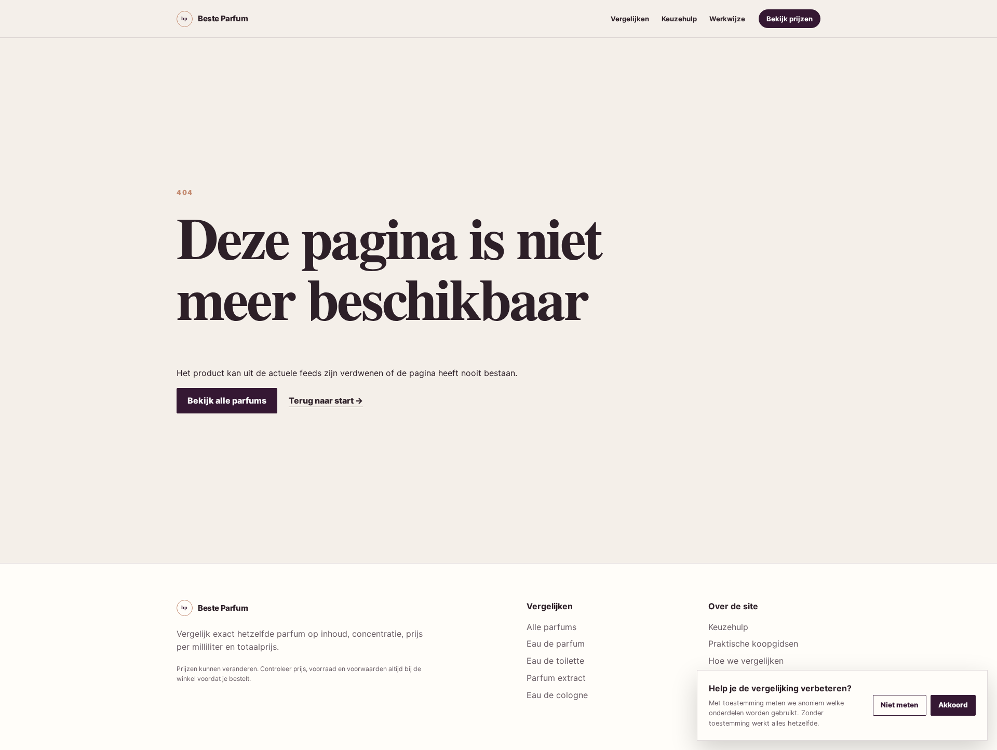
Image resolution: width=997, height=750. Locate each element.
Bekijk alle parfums (226, 400)
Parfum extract (556, 678)
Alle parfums (551, 627)
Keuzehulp (679, 19)
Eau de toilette (555, 660)
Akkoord (953, 705)
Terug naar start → (326, 400)
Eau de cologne (557, 695)
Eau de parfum (556, 643)
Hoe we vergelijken (746, 660)
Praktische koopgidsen (753, 643)
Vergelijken (630, 19)
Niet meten (900, 705)
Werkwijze (727, 19)
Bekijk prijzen (789, 19)
